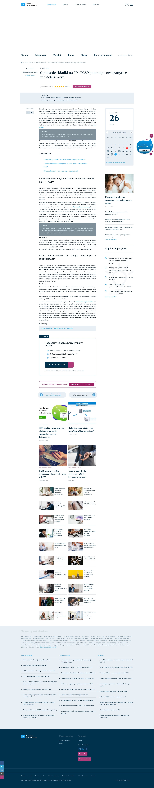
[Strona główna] (21, 62)
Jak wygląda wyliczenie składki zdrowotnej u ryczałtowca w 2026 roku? (120, 270)
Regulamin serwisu (40, 776)
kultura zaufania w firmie (77, 641)
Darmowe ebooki (80, 5)
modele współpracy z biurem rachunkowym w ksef (38, 643)
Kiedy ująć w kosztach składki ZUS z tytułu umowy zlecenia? (60, 559)
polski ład (122, 645)
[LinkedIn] (2, 770)
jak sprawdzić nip (26, 636)
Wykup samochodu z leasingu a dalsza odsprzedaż (39, 671)
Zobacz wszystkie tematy (48, 647)
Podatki (57, 55)
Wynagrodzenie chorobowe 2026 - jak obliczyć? (121, 278)
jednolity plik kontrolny (57, 645)
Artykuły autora (29, 75)
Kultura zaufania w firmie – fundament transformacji (77, 700)
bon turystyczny (34, 647)
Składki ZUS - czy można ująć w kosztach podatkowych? (90, 600)
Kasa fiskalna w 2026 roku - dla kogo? (35, 665)
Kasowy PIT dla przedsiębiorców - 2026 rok (37, 689)
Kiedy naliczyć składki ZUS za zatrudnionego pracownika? (64, 159)
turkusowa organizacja (122, 638)
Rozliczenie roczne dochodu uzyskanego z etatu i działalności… (90, 545)
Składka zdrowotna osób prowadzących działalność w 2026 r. (120, 285)
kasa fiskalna (38, 636)
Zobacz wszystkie (111, 240)
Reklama (65, 5)
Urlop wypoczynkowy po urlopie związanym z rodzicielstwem (60, 100)
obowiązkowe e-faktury (73, 645)
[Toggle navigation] (131, 5)
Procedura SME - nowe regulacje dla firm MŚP (114, 673)
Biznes (24, 55)
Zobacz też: (45, 154)
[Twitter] (2, 766)
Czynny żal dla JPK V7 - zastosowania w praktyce (76, 668)
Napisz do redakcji (84, 759)
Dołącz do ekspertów (83, 745)
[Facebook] (2, 763)
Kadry (84, 55)
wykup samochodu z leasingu (53, 636)
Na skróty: (44, 95)
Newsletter (82, 754)
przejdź (144, 150)
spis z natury (50, 638)
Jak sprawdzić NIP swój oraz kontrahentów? (37, 660)
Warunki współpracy (53, 776)
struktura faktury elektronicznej (65, 643)
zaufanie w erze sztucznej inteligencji (101, 638)
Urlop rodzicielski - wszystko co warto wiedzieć (57, 328)
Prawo (71, 55)
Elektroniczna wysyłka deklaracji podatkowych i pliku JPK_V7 (52, 474)
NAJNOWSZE (108, 194)
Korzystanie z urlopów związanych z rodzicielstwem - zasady (118, 200)
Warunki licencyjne (83, 776)
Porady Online (51, 5)
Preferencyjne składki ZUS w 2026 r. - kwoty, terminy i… (90, 504)
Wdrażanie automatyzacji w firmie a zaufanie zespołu (77, 706)
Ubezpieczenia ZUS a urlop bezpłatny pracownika (89, 518)
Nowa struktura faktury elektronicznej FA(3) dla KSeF (116, 668)
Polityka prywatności (26, 776)
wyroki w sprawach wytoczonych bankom (104, 645)
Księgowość (40, 55)
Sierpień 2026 (119, 132)
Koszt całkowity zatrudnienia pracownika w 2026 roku (78, 673)
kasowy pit (85, 636)
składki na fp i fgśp (46, 86)
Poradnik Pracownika (64, 741)
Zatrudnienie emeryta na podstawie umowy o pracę (60, 545)
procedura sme (82, 643)
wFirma (61, 743)
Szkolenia (96, 5)
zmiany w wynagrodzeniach (96, 643)
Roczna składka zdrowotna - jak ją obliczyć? (36, 676)
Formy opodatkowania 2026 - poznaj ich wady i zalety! (40, 710)
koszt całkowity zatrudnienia (79, 638)
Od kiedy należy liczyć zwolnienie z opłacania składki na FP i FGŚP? (62, 97)
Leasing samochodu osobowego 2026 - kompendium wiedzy (77, 474)
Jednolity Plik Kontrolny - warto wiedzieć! (113, 697)
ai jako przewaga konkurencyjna (58, 641)
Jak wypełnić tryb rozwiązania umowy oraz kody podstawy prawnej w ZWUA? (120, 260)
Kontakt (80, 741)
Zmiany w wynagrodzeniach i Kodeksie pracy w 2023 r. (117, 678)
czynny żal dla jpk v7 (62, 638)
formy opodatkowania (108, 636)
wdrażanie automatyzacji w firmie (97, 641)
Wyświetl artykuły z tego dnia (115, 162)
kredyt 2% (86, 645)
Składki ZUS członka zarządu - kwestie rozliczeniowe (59, 600)
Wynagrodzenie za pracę (81, 207)
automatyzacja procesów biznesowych (35, 641)
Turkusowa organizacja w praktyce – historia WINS (77, 684)
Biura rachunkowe (103, 55)
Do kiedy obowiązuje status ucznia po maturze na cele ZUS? (120, 292)
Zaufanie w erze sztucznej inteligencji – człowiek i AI (77, 678)
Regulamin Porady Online (68, 776)
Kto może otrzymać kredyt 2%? (110, 710)
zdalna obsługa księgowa (40, 645)
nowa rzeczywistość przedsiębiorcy (120, 641)
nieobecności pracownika (84, 302)
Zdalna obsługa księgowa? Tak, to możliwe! (113, 691)
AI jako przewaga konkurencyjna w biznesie (74, 695)
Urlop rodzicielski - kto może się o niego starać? (61, 171)
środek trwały (95, 636)
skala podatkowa (38, 638)
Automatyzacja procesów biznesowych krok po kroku (77, 689)
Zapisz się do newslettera (82, 87)
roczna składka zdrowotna (72, 636)
